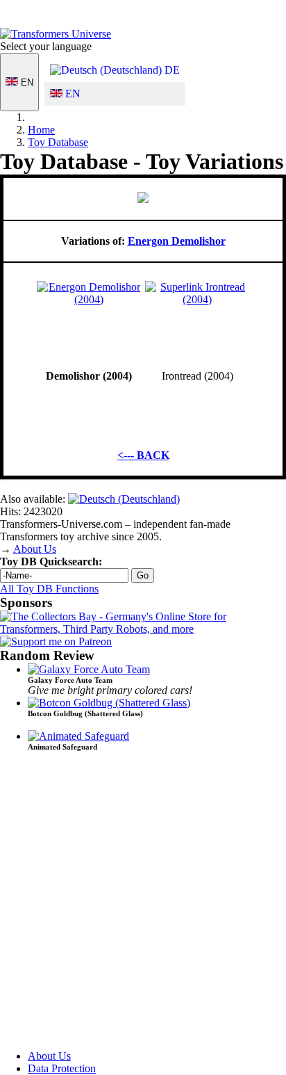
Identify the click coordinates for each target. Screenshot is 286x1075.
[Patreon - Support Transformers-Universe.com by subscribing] (56, 641)
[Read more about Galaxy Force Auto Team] (89, 669)
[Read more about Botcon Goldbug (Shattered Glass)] (109, 703)
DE (171, 70)
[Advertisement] (143, 906)
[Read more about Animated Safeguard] (78, 736)
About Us (34, 549)
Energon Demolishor (177, 241)
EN (25, 82)
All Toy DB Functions (49, 589)
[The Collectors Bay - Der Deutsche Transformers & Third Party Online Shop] (143, 629)
